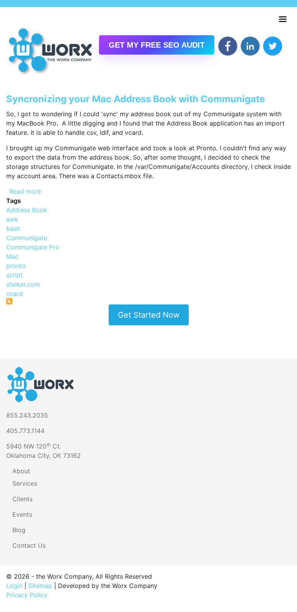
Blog (19, 530)
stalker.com (23, 284)
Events (22, 514)
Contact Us (29, 545)
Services (24, 483)
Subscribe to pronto (9, 301)
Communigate (26, 238)
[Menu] (282, 20)
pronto (16, 266)
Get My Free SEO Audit (157, 45)
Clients (22, 499)
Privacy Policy (27, 595)
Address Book (26, 210)
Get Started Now (148, 315)
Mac (12, 256)
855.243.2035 (27, 415)
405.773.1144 (25, 431)
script (14, 275)
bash (13, 228)
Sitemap (40, 586)
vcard (14, 293)
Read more (25, 191)
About (21, 471)
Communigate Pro (32, 247)
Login (14, 586)
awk (12, 219)
